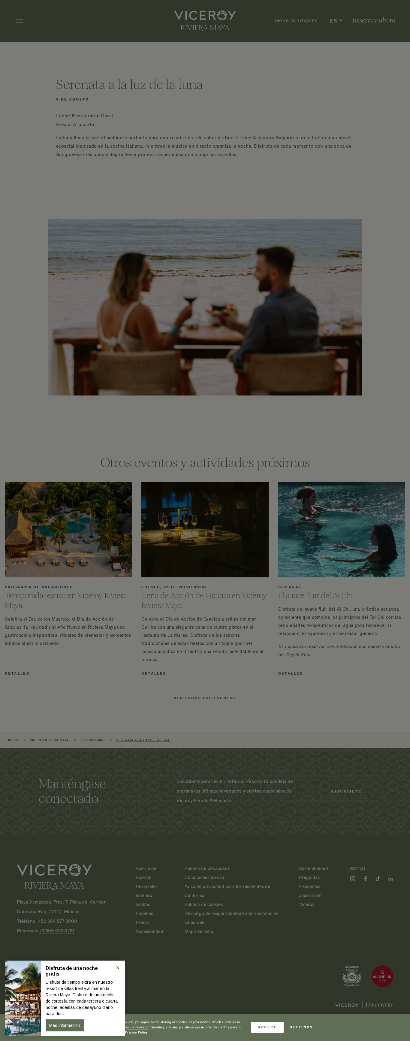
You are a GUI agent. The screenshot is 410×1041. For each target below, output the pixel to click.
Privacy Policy (136, 1032)
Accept (267, 1027)
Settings (301, 1027)
